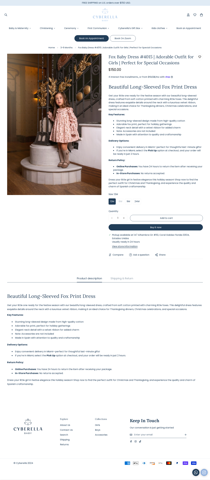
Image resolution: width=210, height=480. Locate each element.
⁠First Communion (97, 28)
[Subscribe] (183, 435)
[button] (201, 15)
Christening (46, 28)
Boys (97, 430)
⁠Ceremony (70, 28)
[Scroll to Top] (204, 464)
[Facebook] (131, 441)
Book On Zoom (123, 38)
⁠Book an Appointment (188, 28)
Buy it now (155, 227)
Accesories (101, 434)
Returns (64, 444)
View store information (125, 246)
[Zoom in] (95, 60)
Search (64, 434)
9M (128, 201)
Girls (97, 425)
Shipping (65, 439)
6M (120, 201)
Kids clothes (158, 28)
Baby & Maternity (18, 28)
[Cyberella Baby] (105, 15)
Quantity (113, 211)
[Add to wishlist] (199, 57)
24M (137, 201)
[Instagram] (135, 441)
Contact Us (66, 430)
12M (112, 201)
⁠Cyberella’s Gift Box (129, 28)
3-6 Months (66, 47)
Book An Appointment (91, 38)
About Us (65, 425)
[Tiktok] (140, 441)
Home (51, 47)
